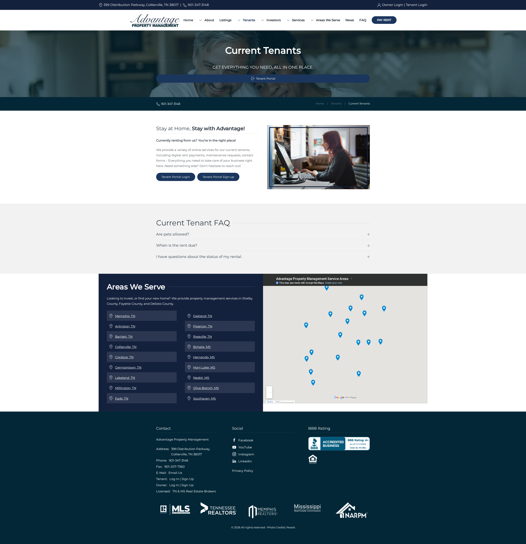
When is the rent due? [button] (176, 245)
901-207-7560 (174, 467)
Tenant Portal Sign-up (218, 177)
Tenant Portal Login (175, 177)
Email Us (175, 473)
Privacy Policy (242, 471)
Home (188, 20)
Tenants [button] (249, 20)
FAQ (362, 20)
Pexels (290, 527)
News (349, 20)
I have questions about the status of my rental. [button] (199, 256)
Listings (225, 20)
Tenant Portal (265, 78)
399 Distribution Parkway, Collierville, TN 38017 (141, 5)
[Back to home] (155, 20)
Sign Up (188, 479)
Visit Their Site (174, 509)
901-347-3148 (198, 5)
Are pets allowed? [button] (172, 234)
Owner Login (392, 5)
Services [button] (298, 20)
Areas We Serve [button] (328, 20)
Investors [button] (273, 20)
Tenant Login (416, 5)
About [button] (209, 20)
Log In (174, 479)
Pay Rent (384, 20)
